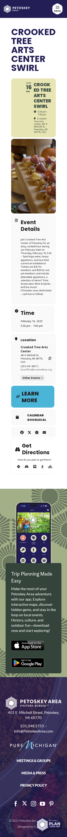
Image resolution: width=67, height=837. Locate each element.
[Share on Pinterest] (37, 432)
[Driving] (26, 466)
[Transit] (35, 466)
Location (28, 340)
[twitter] (24, 803)
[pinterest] (51, 803)
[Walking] (42, 466)
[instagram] (33, 803)
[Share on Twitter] (29, 432)
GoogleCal (36, 420)
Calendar (35, 415)
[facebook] (15, 803)
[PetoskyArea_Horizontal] (17, 6)
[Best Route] (18, 466)
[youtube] (42, 803)
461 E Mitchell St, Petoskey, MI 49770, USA (32, 358)
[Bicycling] (50, 466)
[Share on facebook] (22, 432)
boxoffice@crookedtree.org (36, 369)
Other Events (31, 378)
